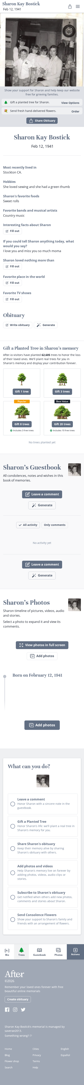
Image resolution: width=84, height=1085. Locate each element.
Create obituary (17, 999)
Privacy (37, 1055)
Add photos (45, 656)
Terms (36, 1061)
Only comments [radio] (54, 525)
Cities (36, 1049)
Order (75, 111)
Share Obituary (45, 120)
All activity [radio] (30, 525)
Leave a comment (45, 494)
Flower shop (12, 1061)
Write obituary (20, 325)
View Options (70, 103)
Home (8, 1049)
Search (9, 1067)
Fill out (14, 231)
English (65, 1049)
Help (35, 1067)
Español (65, 1055)
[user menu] (78, 6)
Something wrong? (17, 1035)
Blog (7, 1055)
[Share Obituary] (70, 6)
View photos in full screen (45, 645)
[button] (42, 50)
